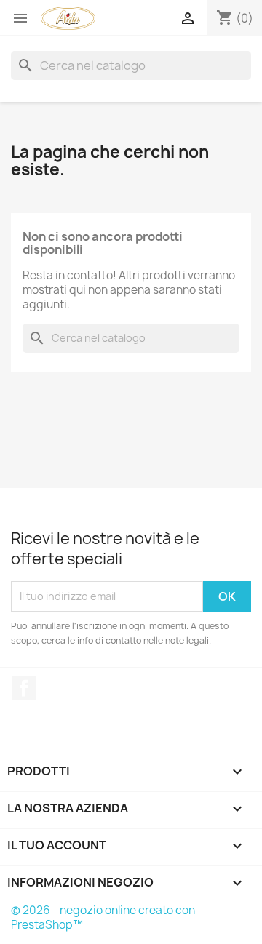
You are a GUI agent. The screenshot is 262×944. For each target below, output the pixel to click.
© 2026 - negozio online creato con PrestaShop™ (103, 917)
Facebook (24, 688)
